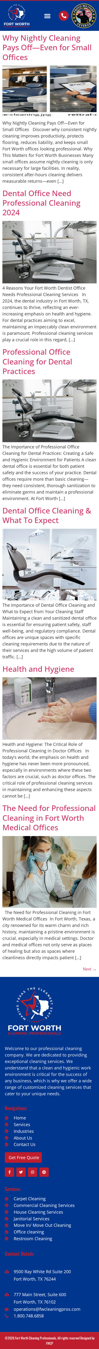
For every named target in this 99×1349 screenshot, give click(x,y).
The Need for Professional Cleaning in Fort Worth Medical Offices (49, 817)
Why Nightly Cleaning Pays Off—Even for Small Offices (47, 47)
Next (90, 969)
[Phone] (64, 16)
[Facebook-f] (9, 1172)
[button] (47, 16)
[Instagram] (32, 1172)
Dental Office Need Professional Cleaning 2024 (41, 203)
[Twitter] (21, 1172)
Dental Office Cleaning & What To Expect (46, 515)
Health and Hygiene (38, 669)
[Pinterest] (44, 1172)
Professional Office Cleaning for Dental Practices (37, 361)
